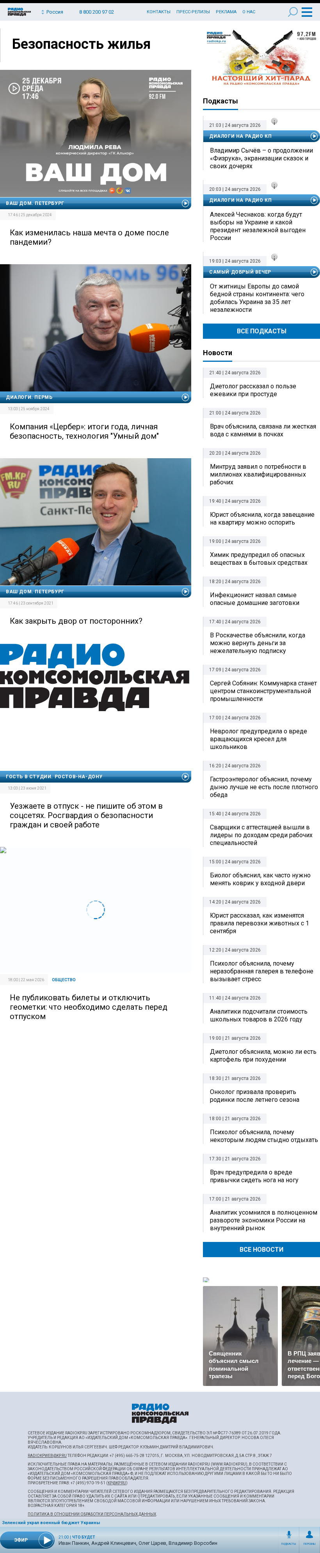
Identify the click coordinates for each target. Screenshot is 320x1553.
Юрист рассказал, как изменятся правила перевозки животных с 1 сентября (259, 923)
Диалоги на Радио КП (240, 136)
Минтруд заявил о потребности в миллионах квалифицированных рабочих (258, 474)
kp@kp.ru (117, 1483)
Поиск (293, 12)
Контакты (159, 11)
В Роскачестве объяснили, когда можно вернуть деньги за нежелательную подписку (257, 643)
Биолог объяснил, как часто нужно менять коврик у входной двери (260, 879)
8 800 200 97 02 (96, 12)
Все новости (261, 1249)
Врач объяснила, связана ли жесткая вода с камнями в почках (263, 430)
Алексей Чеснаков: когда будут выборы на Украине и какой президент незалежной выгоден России (258, 226)
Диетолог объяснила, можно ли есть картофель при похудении (263, 1055)
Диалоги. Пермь (29, 397)
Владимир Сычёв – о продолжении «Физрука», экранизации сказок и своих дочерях (261, 158)
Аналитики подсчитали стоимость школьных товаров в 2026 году (259, 1015)
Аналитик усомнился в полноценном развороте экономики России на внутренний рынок (263, 1220)
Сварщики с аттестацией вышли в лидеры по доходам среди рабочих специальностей (261, 835)
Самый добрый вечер (240, 272)
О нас (248, 11)
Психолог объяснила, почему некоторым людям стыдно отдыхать (264, 1136)
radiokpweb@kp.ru (47, 1455)
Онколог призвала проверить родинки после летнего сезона (254, 1095)
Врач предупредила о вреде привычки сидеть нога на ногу (254, 1176)
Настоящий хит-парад (261, 57)
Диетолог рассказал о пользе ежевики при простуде (253, 390)
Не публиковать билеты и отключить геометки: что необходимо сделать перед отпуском (88, 1007)
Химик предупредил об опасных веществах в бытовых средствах (259, 558)
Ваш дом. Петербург (35, 203)
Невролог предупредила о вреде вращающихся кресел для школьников (258, 739)
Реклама (226, 11)
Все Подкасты (261, 331)
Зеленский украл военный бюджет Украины (51, 1522)
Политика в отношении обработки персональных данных (92, 1514)
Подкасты (288, 1544)
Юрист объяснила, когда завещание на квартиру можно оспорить (262, 518)
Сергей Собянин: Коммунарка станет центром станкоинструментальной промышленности (263, 691)
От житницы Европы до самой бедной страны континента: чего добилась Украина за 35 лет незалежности (257, 298)
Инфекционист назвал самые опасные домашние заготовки (254, 599)
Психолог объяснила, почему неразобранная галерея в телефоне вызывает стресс (261, 971)
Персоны (310, 1544)
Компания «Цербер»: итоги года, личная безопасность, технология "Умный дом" (84, 431)
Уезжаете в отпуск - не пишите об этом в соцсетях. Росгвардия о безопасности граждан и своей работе (86, 815)
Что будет (83, 1537)
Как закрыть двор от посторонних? (76, 621)
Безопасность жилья (81, 44)
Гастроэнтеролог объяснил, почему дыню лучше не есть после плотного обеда (264, 787)
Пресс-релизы (193, 11)
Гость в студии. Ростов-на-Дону (54, 776)
